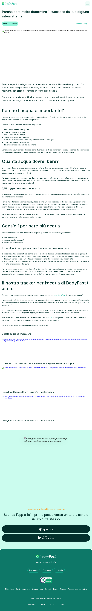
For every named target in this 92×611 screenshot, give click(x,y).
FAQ (7, 589)
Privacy (51, 604)
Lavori (55, 589)
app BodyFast (59, 295)
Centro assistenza (23, 589)
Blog (12, 589)
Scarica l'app (37, 589)
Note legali (31, 604)
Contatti (48, 589)
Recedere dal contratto (77, 589)
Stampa (63, 589)
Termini (42, 604)
